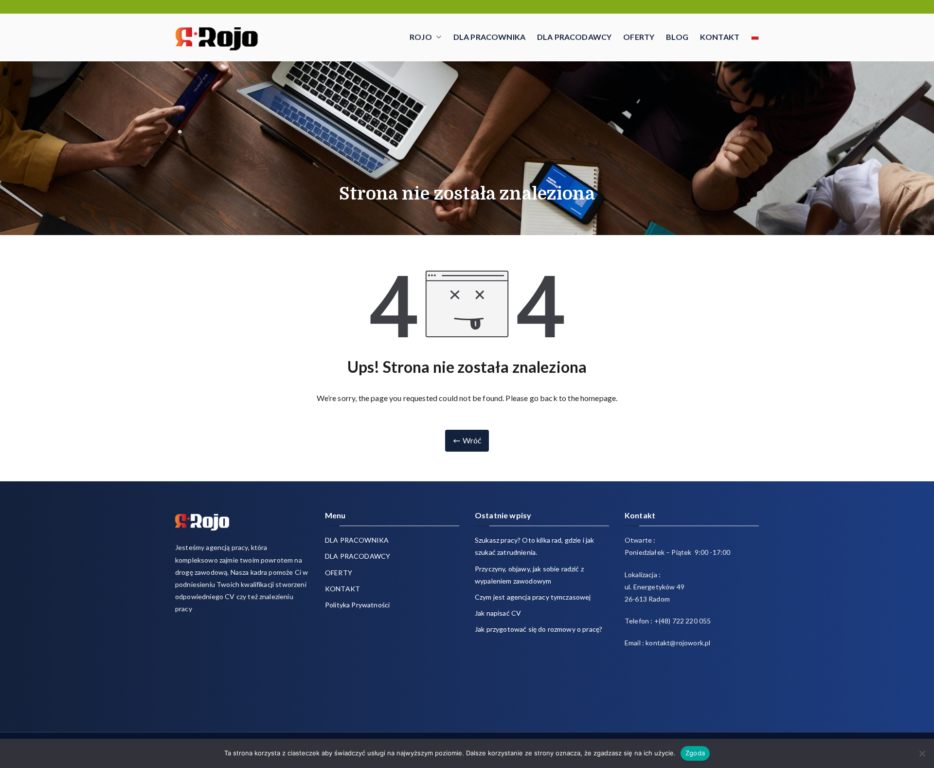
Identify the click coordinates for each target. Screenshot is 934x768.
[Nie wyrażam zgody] (922, 753)
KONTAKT (719, 36)
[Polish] (755, 37)
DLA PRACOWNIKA (489, 36)
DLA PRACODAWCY (574, 36)
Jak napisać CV (498, 613)
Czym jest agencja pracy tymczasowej (533, 597)
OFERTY (638, 36)
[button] (437, 37)
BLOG (677, 36)
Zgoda (695, 753)
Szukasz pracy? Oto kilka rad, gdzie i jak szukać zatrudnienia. (534, 546)
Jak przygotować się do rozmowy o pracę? (538, 629)
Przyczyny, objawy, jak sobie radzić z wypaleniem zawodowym (529, 575)
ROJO (421, 36)
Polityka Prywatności (357, 605)
